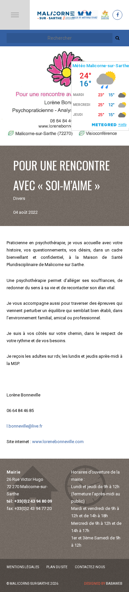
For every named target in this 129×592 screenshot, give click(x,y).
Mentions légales (23, 567)
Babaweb (114, 583)
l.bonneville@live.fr (24, 426)
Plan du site (56, 567)
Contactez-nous (90, 567)
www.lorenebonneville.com (58, 441)
